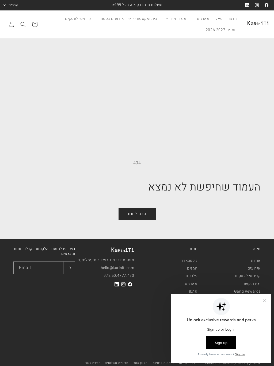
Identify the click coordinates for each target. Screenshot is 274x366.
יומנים (192, 268)
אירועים (254, 268)
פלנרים (191, 276)
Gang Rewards (247, 291)
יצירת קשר (252, 283)
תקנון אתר (140, 363)
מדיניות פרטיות (163, 363)
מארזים (191, 283)
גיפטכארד (189, 261)
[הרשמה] (69, 268)
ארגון (193, 291)
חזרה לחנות (137, 214)
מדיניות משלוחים (116, 363)
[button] (179, 18)
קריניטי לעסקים (248, 276)
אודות (256, 261)
